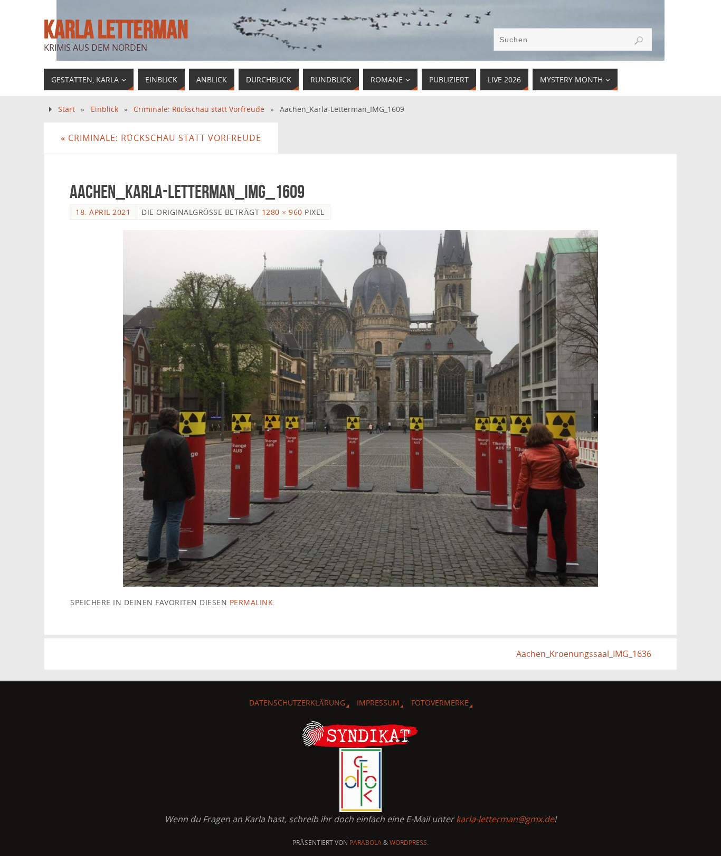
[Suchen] (638, 40)
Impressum (378, 703)
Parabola (365, 842)
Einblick (104, 109)
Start (66, 109)
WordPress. (409, 842)
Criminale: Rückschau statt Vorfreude (199, 109)
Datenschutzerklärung (297, 703)
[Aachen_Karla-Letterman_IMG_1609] (360, 408)
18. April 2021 (102, 212)
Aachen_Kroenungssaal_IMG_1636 (583, 654)
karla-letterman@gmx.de (505, 819)
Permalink (251, 602)
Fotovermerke (440, 703)
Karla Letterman (116, 29)
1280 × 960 (282, 212)
